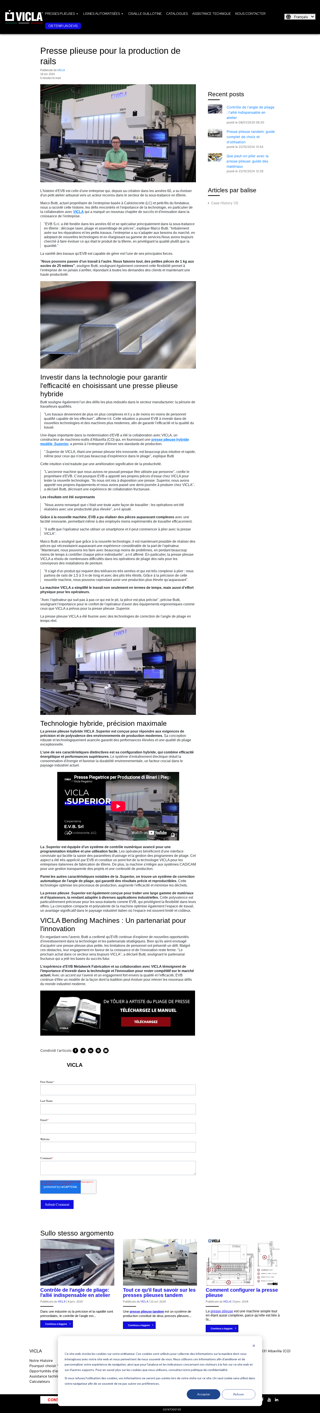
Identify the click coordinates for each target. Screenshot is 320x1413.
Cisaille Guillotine (145, 14)
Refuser (238, 1394)
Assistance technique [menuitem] (46, 1376)
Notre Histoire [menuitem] (41, 1360)
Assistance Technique (211, 14)
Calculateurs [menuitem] (39, 1381)
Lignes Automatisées (101, 14)
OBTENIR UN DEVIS (63, 26)
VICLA (61, 70)
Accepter (203, 1394)
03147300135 (172, 1409)
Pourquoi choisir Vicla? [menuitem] (48, 1366)
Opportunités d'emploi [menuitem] (47, 1371)
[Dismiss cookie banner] (253, 1345)
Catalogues (177, 14)
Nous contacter (250, 14)
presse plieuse (222, 1311)
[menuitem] (62, 13)
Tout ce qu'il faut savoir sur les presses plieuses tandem (159, 1292)
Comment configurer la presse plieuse (242, 1292)
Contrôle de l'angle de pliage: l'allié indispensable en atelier (75, 1292)
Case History (224, 203)
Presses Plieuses (60, 14)
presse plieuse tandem (147, 1311)
